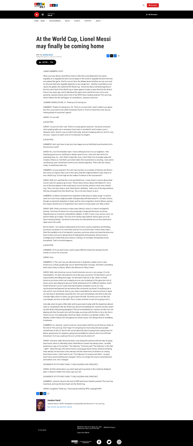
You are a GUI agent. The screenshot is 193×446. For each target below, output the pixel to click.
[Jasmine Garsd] (40, 405)
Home (36, 21)
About (98, 21)
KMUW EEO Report (109, 427)
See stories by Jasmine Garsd (59, 407)
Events (77, 21)
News (43, 21)
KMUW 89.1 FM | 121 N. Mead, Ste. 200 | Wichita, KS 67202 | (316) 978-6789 (89, 427)
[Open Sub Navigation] (46, 21)
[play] (36, 14)
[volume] (42, 14)
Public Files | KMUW (83, 432)
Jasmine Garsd (48, 55)
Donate (154, 5)
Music (67, 21)
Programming (55, 21)
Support (87, 21)
